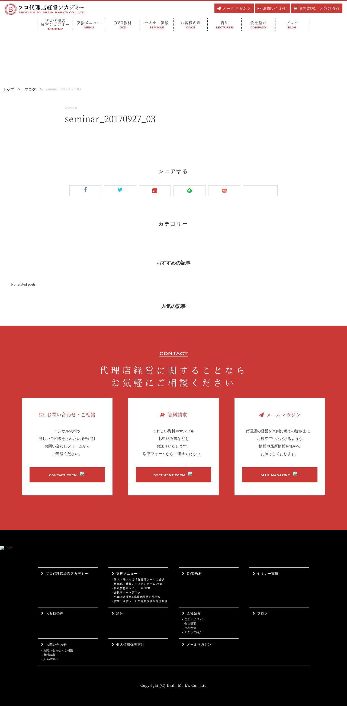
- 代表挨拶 (189, 627)
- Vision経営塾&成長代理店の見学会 (136, 596)
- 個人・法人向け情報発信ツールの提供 (138, 579)
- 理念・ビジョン (193, 619)
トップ (8, 89)
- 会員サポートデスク (126, 592)
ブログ (30, 89)
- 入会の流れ (49, 659)
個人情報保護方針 (130, 644)
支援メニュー (126, 574)
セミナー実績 (267, 574)
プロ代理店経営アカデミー (67, 574)
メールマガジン (237, 8)
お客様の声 (54, 613)
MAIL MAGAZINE (275, 475)
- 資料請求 (48, 654)
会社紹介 (194, 613)
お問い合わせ (275, 8)
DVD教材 (194, 574)
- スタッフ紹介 (192, 632)
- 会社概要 (189, 623)
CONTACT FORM (63, 475)
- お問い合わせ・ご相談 (57, 650)
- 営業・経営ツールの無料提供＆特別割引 (140, 601)
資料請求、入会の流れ (319, 8)
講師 (119, 613)
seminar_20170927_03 (63, 89)
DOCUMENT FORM (169, 475)
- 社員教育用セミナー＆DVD (131, 588)
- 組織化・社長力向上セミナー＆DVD (137, 583)
